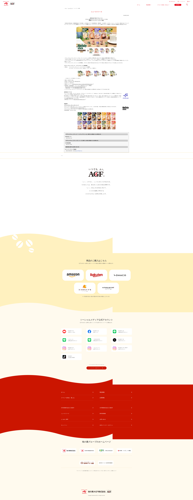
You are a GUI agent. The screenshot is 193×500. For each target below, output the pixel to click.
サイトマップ (79, 470)
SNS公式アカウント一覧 (98, 470)
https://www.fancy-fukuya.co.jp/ (79, 99)
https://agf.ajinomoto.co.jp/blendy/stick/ (77, 107)
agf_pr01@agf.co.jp (79, 150)
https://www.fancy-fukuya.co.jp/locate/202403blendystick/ (75, 86)
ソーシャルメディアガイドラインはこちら (96, 364)
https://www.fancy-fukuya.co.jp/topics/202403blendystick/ (82, 84)
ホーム (62, 155)
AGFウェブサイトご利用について (110, 470)
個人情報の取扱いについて (87, 470)
